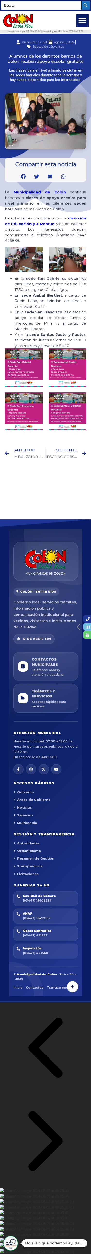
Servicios (25, 815)
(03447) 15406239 (37, 900)
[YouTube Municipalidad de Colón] (56, 769)
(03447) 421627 (35, 935)
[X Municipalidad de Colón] (44, 769)
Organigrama (29, 851)
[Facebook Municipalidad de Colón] (18, 769)
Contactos (34, 987)
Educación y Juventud (48, 46)
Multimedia (27, 823)
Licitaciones (28, 874)
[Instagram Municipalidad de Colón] (31, 769)
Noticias (24, 807)
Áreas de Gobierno (34, 800)
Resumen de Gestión (35, 858)
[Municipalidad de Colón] (45, 561)
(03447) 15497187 (36, 918)
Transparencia (30, 866)
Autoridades (28, 843)
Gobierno (25, 792)
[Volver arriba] (72, 986)
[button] (82, 20)
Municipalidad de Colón (40, 192)
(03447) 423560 (35, 953)
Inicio (18, 987)
